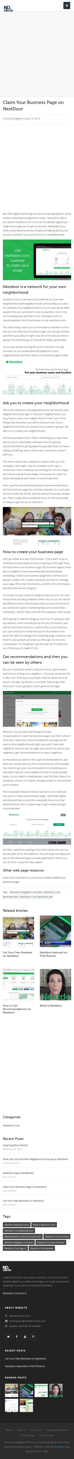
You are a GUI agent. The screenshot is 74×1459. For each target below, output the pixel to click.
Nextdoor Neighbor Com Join (26, 892)
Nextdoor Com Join (14, 1293)
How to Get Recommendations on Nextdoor (17, 1009)
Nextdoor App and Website (18, 1173)
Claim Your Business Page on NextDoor (25, 1187)
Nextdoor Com (11, 1125)
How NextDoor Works (15, 1145)
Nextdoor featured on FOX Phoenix (25, 1366)
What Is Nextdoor (51, 1005)
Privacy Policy (28, 1435)
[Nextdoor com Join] (14, 8)
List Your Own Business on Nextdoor (23, 1200)
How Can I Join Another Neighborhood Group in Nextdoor (35, 1159)
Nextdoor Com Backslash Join (36, 896)
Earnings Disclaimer (57, 1430)
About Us (22, 1430)
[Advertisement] (37, 51)
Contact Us (37, 1430)
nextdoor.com (56, 234)
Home (9, 1430)
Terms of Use (46, 1435)
